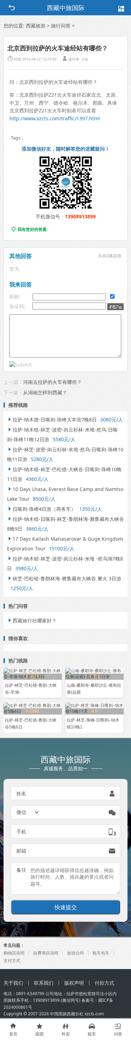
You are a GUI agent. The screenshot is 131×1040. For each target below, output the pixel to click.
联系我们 (43, 982)
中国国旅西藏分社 (66, 1014)
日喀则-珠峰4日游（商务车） (41, 509)
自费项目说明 (45, 953)
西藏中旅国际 (66, 7)
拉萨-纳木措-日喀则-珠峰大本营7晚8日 (52, 419)
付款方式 (104, 982)
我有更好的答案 (29, 229)
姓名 (21, 793)
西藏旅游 (35, 25)
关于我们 (13, 982)
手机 (21, 831)
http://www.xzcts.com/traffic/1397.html (54, 118)
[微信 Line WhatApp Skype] (27, 812)
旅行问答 (61, 25)
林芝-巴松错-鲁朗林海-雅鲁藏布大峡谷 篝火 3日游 (64, 578)
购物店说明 (13, 953)
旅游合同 (75, 953)
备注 (21, 869)
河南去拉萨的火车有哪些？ (52, 382)
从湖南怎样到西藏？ (45, 392)
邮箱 (21, 850)
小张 (84, 59)
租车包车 (101, 953)
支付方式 (11, 961)
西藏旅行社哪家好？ (32, 620)
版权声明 (74, 982)
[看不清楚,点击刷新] (115, 306)
